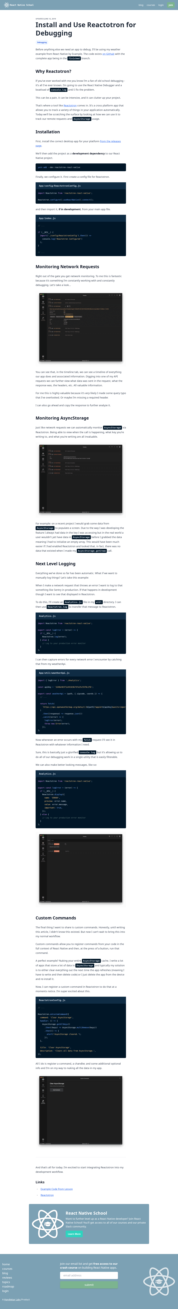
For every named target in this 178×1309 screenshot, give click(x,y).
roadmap (8, 1286)
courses (151, 5)
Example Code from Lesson (57, 1189)
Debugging (42, 42)
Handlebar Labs (12, 1299)
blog (141, 5)
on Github (108, 53)
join (171, 5)
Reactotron (70, 105)
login (161, 5)
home (6, 1264)
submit (89, 1285)
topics (6, 1282)
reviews (7, 1277)
